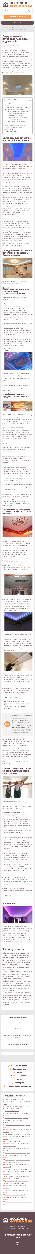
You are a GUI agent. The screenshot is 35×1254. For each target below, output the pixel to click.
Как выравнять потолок (13, 1108)
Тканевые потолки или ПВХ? (15, 1195)
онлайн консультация (17, 16)
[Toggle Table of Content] (28, 100)
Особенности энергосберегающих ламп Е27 (17, 1028)
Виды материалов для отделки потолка (18, 1134)
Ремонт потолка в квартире (14, 1099)
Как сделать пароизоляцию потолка (17, 1106)
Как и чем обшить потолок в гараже (17, 1153)
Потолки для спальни (12, 1162)
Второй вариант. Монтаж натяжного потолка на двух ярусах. (17, 118)
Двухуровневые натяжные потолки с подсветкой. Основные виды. (16, 108)
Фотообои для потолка (13, 1141)
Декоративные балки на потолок (16, 1181)
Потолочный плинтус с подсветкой (16, 1118)
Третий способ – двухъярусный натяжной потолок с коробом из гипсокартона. (19, 122)
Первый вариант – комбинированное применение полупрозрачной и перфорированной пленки (18, 113)
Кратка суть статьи (11, 131)
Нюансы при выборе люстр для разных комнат (17, 1036)
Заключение (9, 129)
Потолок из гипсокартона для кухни (17, 1169)
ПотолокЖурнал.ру (20, 1226)
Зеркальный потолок (12, 1111)
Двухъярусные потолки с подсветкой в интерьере (17, 104)
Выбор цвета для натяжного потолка (17, 1160)
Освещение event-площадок (17, 1044)
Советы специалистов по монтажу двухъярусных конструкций (16, 126)
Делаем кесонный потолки (14, 1183)
